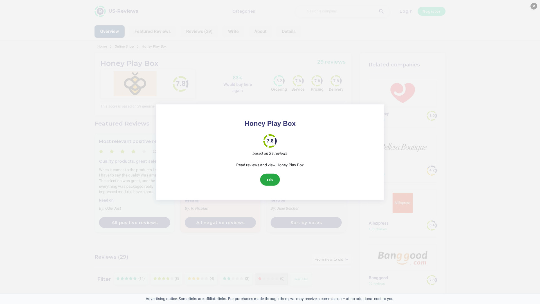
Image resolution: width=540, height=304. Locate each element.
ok (270, 179)
